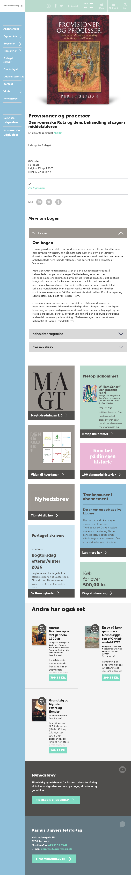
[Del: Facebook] (58, 201)
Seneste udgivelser (10, 120)
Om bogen (40, 233)
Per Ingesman (36, 188)
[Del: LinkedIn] (39, 201)
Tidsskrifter (10, 50)
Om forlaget (10, 69)
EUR (86, 8)
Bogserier (9, 43)
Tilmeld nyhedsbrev (52, 800)
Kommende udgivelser (11, 132)
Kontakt (8, 83)
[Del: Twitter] (49, 201)
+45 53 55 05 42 (58, 845)
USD (91, 8)
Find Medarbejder (50, 858)
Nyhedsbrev (10, 98)
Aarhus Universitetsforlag (12, 6)
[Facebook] (55, 6)
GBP (86, 4)
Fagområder (10, 36)
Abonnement (11, 28)
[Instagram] (48, 6)
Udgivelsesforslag (13, 76)
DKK (91, 4)
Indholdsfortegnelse (47, 334)
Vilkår (6, 91)
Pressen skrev (42, 347)
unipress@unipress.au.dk (56, 849)
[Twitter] (61, 6)
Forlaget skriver (8, 60)
